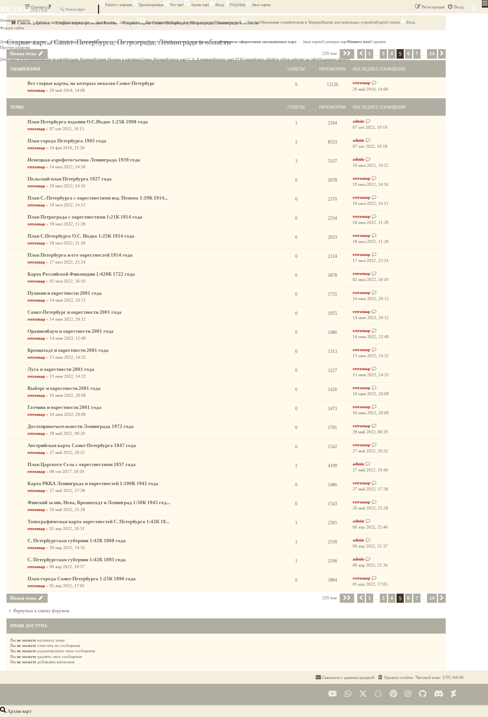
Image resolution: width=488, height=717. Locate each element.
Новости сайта (158, 42)
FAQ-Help (238, 5)
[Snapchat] (378, 694)
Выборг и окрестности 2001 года (64, 388)
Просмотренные (151, 5)
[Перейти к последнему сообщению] (374, 83)
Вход (219, 5)
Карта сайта (264, 59)
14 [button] (432, 598)
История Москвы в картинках (117, 59)
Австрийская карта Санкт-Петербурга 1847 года (81, 445)
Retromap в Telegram (305, 22)
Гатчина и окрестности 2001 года (64, 407)
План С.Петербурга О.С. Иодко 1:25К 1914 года (81, 236)
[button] (347, 598)
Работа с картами (118, 5)
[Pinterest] (393, 694)
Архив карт (199, 5)
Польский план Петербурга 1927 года (69, 179)
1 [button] (369, 598)
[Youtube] (332, 694)
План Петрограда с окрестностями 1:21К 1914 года (85, 217)
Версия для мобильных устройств (349, 22)
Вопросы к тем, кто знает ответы (120, 42)
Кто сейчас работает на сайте (295, 59)
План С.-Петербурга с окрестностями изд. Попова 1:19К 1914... (97, 198)
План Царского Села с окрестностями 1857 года (81, 464)
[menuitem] (395, 677)
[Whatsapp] (348, 694)
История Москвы (79, 59)
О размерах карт (335, 42)
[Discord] (438, 694)
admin (358, 121)
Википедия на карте (49, 59)
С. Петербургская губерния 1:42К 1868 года (76, 540)
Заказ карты (261, 5)
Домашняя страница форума (22, 42)
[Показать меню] (485, 4)
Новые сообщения (184, 42)
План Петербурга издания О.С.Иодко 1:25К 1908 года (87, 122)
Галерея (248, 59)
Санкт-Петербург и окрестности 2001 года (74, 312)
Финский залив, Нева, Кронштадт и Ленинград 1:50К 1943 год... (98, 502)
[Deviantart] (453, 694)
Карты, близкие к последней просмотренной (206, 22)
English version (388, 22)
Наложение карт (76, 22)
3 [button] (383, 598)
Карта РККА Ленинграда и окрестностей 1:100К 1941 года (93, 483)
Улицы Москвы (153, 59)
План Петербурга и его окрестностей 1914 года (80, 255)
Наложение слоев (275, 22)
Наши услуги (209, 42)
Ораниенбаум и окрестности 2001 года (70, 331)
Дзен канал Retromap (17, 59)
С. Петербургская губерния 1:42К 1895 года (76, 559)
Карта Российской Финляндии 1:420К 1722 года (81, 274)
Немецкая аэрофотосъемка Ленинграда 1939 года (83, 160)
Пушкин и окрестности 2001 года (64, 293)
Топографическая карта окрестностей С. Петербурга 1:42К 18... (98, 521)
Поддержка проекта (334, 59)
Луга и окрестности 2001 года (61, 369)
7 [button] (417, 598)
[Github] (422, 694)
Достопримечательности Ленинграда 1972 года (80, 426)
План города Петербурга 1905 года (66, 141)
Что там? (177, 5)
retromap (36, 90)
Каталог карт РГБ (228, 59)
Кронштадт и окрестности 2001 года (68, 350)
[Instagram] (408, 694)
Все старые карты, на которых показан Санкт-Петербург (91, 83)
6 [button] (408, 598)
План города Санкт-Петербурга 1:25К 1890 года (81, 578)
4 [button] (391, 598)
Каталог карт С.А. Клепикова (190, 59)
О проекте (378, 42)
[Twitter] (363, 694)
